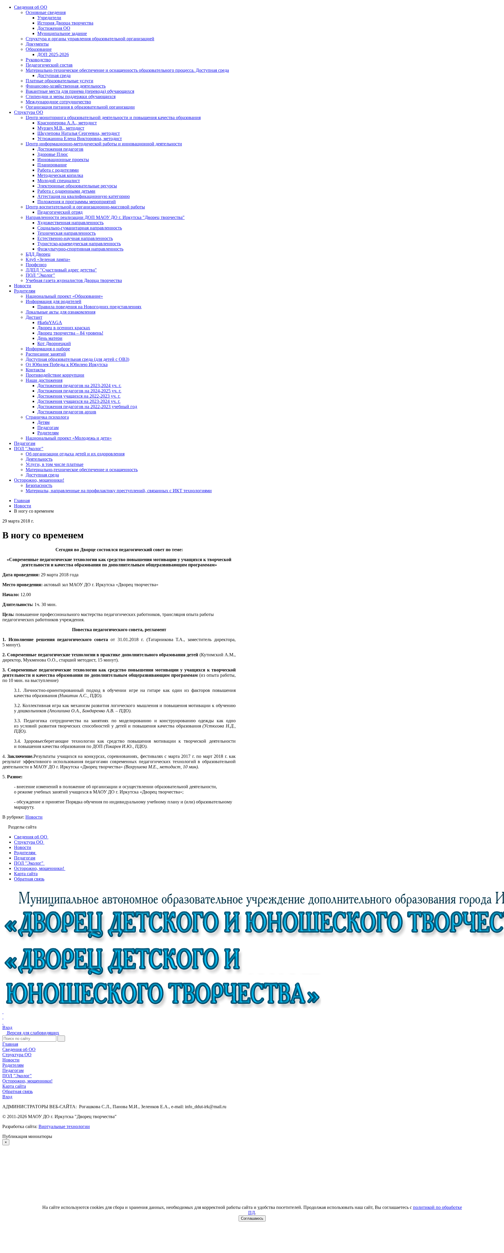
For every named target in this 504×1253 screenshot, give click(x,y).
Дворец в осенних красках (63, 327)
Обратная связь (17, 1091)
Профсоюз (36, 264)
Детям (43, 422)
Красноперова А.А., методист (67, 122)
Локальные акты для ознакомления (60, 311)
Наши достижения (44, 380)
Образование (39, 49)
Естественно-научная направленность (75, 238)
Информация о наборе (48, 348)
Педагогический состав (49, 64)
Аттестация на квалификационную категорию (83, 196)
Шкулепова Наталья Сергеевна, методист (78, 133)
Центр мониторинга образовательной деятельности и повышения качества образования (113, 117)
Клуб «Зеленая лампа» (48, 259)
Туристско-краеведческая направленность (79, 243)
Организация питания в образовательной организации (80, 107)
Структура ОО (28, 112)
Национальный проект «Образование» (64, 296)
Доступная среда (54, 75)
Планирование (52, 164)
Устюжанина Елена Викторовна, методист (79, 138)
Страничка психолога (47, 417)
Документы (37, 43)
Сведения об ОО (30, 7)
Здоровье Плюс (52, 154)
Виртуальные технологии (64, 1126)
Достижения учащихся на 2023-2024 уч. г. (78, 401)
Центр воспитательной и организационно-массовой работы (85, 206)
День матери (49, 338)
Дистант (34, 317)
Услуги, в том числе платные (54, 464)
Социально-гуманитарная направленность (79, 227)
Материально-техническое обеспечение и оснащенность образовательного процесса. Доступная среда (127, 70)
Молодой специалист (58, 180)
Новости (22, 285)
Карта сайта (14, 1086)
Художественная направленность (70, 222)
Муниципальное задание (62, 33)
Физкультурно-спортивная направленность (80, 248)
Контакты (35, 369)
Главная (10, 1044)
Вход (7, 1027)
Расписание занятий (46, 353)
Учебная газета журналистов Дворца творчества (74, 280)
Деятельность (39, 459)
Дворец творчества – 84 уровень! (70, 332)
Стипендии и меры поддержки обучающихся (71, 96)
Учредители (49, 17)
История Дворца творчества (65, 22)
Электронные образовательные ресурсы (77, 185)
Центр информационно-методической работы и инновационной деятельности (104, 143)
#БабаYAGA (49, 322)
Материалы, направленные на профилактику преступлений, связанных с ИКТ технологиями (119, 490)
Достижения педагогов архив (66, 411)
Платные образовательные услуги (59, 80)
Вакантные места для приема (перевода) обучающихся (80, 91)
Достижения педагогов (60, 149)
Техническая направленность (66, 233)
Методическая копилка (60, 175)
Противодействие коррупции (55, 375)
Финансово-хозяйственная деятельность (66, 85)
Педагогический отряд (60, 212)
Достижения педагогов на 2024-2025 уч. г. (79, 390)
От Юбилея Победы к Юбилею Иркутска (67, 364)
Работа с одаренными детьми (66, 191)
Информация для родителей (53, 301)
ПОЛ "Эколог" (40, 275)
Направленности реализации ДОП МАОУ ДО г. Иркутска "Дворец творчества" (105, 217)
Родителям (24, 290)
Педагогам (48, 427)
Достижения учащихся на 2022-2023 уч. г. (78, 396)
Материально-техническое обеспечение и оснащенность (82, 469)
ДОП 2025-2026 (53, 54)
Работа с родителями (58, 170)
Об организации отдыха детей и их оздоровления (75, 453)
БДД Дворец (38, 254)
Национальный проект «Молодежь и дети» (69, 438)
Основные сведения (46, 12)
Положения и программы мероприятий (76, 201)
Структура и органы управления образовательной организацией (90, 38)
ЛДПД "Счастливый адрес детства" (61, 269)
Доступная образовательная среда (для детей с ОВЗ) (77, 359)
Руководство (38, 59)
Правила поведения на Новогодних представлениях (89, 306)
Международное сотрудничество (58, 101)
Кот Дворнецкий (54, 343)
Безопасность (39, 485)
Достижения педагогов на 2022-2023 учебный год (87, 406)
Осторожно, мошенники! (39, 480)
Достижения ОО (53, 28)
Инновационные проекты (63, 159)
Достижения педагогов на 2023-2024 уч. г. (79, 385)
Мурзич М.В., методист (60, 128)
